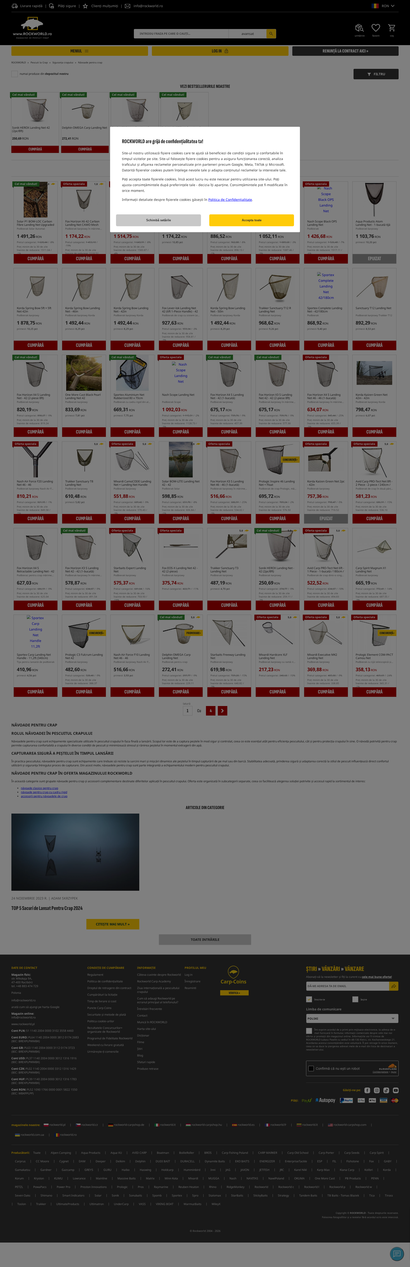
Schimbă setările (158, 220)
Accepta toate (251, 220)
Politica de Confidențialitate (230, 199)
